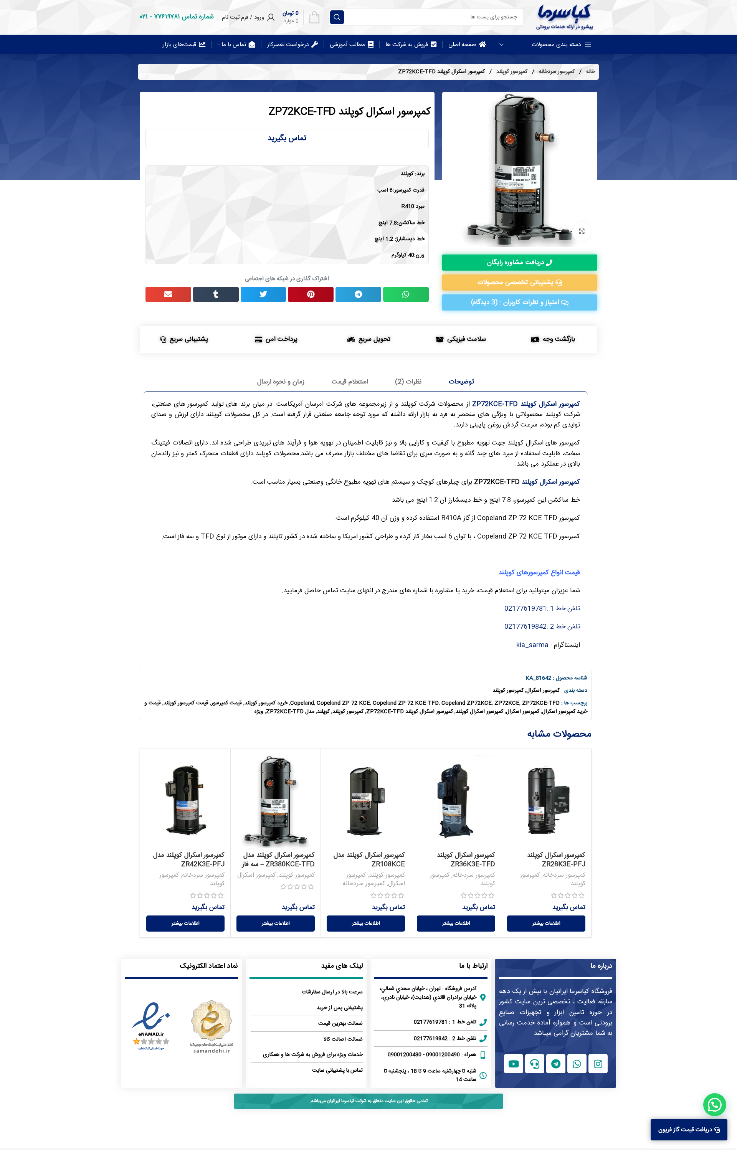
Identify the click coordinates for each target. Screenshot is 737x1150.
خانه (590, 71)
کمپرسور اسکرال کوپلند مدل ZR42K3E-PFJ (189, 860)
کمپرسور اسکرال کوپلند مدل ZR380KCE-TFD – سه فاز (278, 860)
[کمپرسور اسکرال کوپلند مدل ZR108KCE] (366, 801)
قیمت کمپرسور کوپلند (186, 703)
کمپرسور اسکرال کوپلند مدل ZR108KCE (369, 860)
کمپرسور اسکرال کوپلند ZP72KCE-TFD (409, 711)
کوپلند (323, 711)
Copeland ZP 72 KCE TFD (406, 703)
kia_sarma (532, 645)
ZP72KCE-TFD (541, 703)
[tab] (461, 382)
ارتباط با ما (473, 966)
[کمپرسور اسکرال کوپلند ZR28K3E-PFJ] (546, 801)
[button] (406, 294)
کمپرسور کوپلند (511, 71)
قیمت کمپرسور (226, 703)
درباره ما (601, 966)
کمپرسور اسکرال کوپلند (551, 482)
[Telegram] (555, 1063)
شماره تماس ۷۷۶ (184, 17)
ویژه (258, 711)
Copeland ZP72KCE (466, 703)
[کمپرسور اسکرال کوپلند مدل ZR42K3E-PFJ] (185, 801)
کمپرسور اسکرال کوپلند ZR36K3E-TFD (466, 860)
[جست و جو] (337, 17)
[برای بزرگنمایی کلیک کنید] (582, 231)
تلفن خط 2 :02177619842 (542, 626)
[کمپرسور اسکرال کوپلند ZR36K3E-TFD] (456, 801)
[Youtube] (513, 1063)
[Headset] (534, 1063)
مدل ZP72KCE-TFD (290, 711)
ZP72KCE (506, 703)
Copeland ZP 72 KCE (343, 703)
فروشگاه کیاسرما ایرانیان (580, 991)
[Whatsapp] (577, 1063)
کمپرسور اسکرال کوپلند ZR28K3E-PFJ (556, 860)
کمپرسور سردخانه (556, 71)
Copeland (302, 703)
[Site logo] (564, 17)
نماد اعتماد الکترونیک (209, 966)
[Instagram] (598, 1063)
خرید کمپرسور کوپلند (266, 703)
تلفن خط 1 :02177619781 (542, 608)
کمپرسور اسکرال (543, 690)
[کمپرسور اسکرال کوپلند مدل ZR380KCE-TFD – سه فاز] (275, 801)
